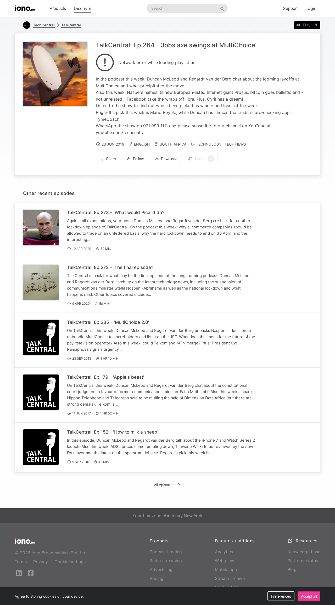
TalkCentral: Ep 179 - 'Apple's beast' (105, 377)
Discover (82, 8)
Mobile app (226, 569)
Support (290, 8)
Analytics (224, 551)
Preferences (281, 596)
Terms (21, 561)
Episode (310, 25)
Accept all (309, 596)
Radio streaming (166, 560)
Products (57, 8)
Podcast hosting (166, 551)
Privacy (40, 561)
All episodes (164, 484)
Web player (226, 560)
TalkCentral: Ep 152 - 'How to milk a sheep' (112, 432)
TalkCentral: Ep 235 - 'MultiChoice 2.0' (108, 322)
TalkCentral (71, 25)
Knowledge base (304, 551)
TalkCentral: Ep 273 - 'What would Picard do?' (116, 212)
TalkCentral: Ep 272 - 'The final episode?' (110, 267)
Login (310, 8)
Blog (292, 569)
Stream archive (230, 578)
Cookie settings (70, 561)
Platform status (303, 560)
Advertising (161, 569)
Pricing (156, 578)
